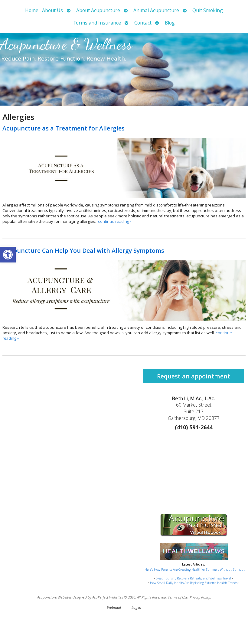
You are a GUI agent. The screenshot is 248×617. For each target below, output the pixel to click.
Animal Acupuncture (156, 10)
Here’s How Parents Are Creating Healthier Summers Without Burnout (195, 569)
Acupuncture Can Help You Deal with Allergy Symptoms (83, 250)
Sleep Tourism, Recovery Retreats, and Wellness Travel (193, 578)
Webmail (114, 607)
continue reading (115, 221)
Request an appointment (193, 376)
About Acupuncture (98, 10)
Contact (143, 22)
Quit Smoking (207, 10)
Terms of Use (178, 597)
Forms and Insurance (97, 22)
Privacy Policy (200, 597)
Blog (170, 22)
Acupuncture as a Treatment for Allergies (63, 128)
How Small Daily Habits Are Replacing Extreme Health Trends (193, 583)
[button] (8, 254)
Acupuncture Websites (54, 597)
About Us (52, 10)
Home (31, 10)
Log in (136, 607)
